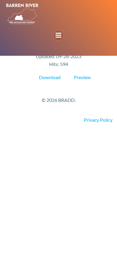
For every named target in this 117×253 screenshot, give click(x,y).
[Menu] (58, 35)
